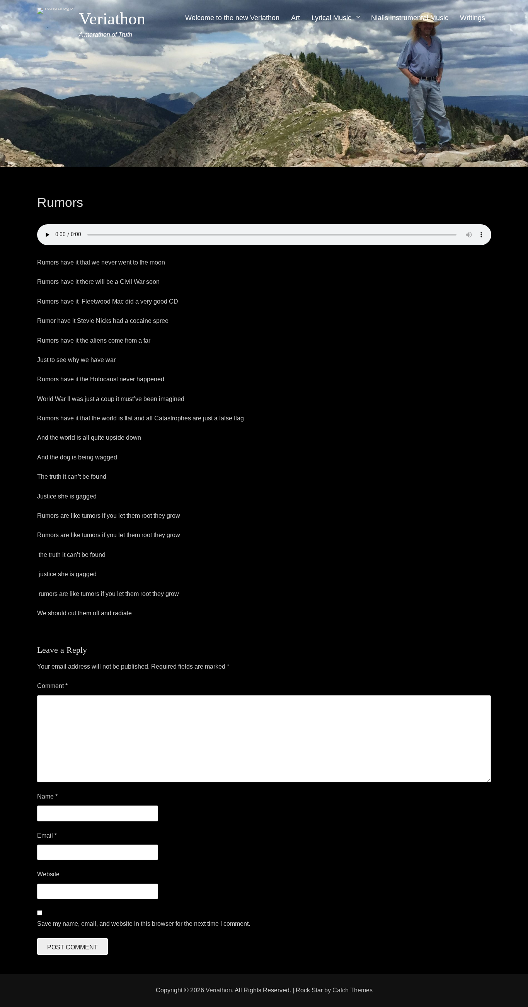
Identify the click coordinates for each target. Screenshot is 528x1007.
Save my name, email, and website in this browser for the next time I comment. (143, 923)
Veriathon (112, 18)
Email (47, 835)
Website (48, 874)
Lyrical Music (331, 18)
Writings (472, 18)
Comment (52, 686)
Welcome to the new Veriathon (232, 18)
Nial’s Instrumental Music (409, 18)
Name (47, 796)
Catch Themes (352, 990)
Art (295, 18)
